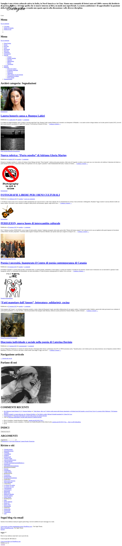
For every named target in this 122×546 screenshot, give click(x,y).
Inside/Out (10, 71)
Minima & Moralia (9, 494)
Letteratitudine (8, 488)
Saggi (5, 48)
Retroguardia (7, 506)
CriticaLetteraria (8, 461)
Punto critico (7, 504)
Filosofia (9, 59)
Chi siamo (6, 26)
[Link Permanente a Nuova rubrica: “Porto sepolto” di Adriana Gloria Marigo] (13, 149)
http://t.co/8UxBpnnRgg (74, 422)
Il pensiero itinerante (12, 70)
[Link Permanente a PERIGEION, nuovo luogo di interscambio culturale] (7, 217)
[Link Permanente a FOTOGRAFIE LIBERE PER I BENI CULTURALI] (11, 189)
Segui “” (3, 532)
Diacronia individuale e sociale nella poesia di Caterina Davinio (36, 342)
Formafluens (7, 470)
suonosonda (7, 510)
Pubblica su (4, 543)
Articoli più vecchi (6, 358)
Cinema (9, 56)
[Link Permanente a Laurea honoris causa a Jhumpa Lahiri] (13, 110)
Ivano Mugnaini (8, 482)
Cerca (2, 15)
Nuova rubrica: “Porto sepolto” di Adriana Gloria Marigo (33, 155)
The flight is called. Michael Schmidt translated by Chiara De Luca (54, 414)
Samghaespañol (8, 79)
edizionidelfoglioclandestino (11, 466)
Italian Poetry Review (9, 480)
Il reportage (7, 475)
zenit (5, 513)
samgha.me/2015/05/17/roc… (36, 420)
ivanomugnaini (23, 346)
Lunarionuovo (7, 489)
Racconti (6, 46)
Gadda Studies (8, 472)
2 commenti (27, 267)
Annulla (3, 544)
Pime (5, 500)
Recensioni (7, 49)
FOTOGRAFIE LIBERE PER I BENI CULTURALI (30, 194)
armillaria (6, 455)
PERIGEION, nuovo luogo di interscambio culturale (30, 223)
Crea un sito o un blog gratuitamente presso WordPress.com (16, 526)
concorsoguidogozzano (10, 460)
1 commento (26, 119)
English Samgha (11, 58)
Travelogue (10, 64)
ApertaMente (7, 454)
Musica (9, 62)
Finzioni (6, 469)
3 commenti (31, 346)
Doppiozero (7, 464)
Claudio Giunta (8, 458)
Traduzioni (7, 52)
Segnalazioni (7, 54)
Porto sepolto (10, 77)
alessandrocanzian (8, 451)
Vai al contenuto (5, 23)
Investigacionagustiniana (10, 477)
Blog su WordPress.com (7, 528)
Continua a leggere (55, 124)
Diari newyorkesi (11, 68)
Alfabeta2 (6, 452)
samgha (19, 119)
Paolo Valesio (7, 497)
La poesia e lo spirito (9, 485)
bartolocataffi (7, 457)
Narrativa (3, 298)
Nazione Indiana (8, 495)
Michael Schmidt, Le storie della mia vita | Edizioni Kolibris (19, 414)
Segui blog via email (12, 517)
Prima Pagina (7, 43)
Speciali (6, 55)
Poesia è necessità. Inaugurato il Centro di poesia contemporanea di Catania (44, 262)
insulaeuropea (7, 476)
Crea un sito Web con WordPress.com (10, 541)
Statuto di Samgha (9, 28)
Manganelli (7, 491)
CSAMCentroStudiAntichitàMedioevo (14, 463)
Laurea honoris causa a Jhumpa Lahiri (23, 115)
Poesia (5, 45)
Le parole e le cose (9, 486)
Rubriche (6, 67)
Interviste (6, 51)
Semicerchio (7, 509)
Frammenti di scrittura (13, 76)
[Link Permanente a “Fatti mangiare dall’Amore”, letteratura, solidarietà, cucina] (13, 297)
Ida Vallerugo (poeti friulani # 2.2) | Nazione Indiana (17, 411)
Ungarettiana (7, 512)
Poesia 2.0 (6, 503)
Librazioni (10, 73)
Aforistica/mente (8, 449)
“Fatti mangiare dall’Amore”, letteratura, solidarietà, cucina (35, 302)
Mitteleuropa (10, 61)
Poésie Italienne (8, 501)
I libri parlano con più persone (15, 74)
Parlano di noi (7, 29)
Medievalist (7, 492)
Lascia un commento (29, 199)
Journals (6, 65)
